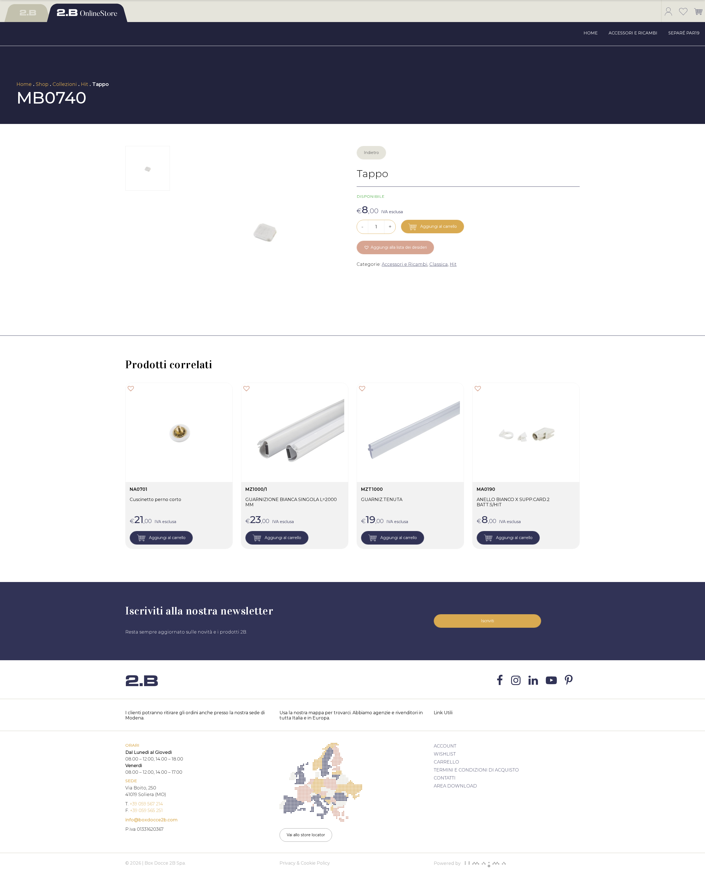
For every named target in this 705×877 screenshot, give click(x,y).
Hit (84, 84)
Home (591, 33)
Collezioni (65, 84)
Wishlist (445, 754)
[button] (395, 247)
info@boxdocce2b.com (151, 819)
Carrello (446, 762)
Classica (438, 264)
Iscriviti (487, 620)
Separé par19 (683, 33)
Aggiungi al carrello (438, 226)
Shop (42, 84)
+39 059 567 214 (146, 803)
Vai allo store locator (306, 834)
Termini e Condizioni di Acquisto (476, 770)
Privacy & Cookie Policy (305, 863)
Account (445, 746)
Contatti (444, 778)
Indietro (371, 152)
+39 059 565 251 (146, 810)
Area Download (455, 786)
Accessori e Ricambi (633, 33)
